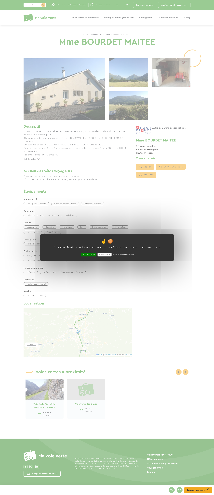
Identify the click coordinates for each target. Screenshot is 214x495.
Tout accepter (88, 255)
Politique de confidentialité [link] (123, 255)
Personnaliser (104, 255)
